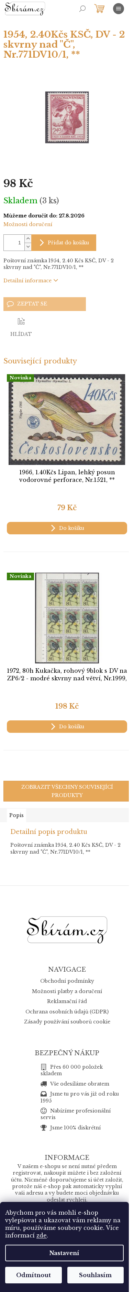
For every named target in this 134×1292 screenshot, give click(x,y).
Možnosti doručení (27, 224)
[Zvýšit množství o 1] (27, 239)
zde (41, 1235)
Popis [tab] (16, 815)
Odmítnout (33, 1275)
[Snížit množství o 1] (27, 247)
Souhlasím (95, 1275)
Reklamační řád (67, 1001)
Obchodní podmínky (67, 981)
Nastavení (64, 1253)
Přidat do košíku (68, 243)
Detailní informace (27, 281)
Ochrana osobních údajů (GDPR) (67, 1012)
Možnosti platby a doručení (67, 991)
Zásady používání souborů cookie (67, 1022)
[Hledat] (82, 9)
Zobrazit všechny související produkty (67, 791)
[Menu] (118, 9)
